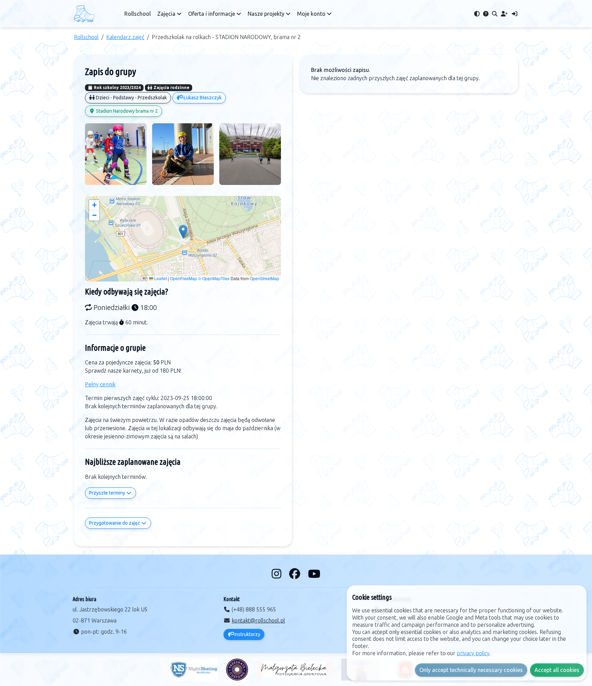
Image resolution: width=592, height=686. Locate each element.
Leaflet (160, 278)
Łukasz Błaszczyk (202, 97)
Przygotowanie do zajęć (115, 523)
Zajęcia (167, 14)
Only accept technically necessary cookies (471, 670)
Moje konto (312, 14)
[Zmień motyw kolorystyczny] (477, 13)
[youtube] (314, 573)
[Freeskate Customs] (237, 670)
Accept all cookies (556, 670)
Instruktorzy (246, 634)
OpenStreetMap (264, 278)
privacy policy (473, 653)
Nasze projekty (267, 14)
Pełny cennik (100, 384)
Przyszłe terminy (107, 493)
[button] (183, 232)
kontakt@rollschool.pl (258, 621)
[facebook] (295, 573)
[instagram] (277, 573)
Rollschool (137, 14)
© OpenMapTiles (214, 278)
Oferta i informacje (212, 14)
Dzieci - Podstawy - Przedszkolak (131, 97)
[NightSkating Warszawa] (194, 670)
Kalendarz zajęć (125, 37)
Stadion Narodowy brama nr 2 (126, 111)
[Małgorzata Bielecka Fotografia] (294, 670)
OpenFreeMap (183, 278)
